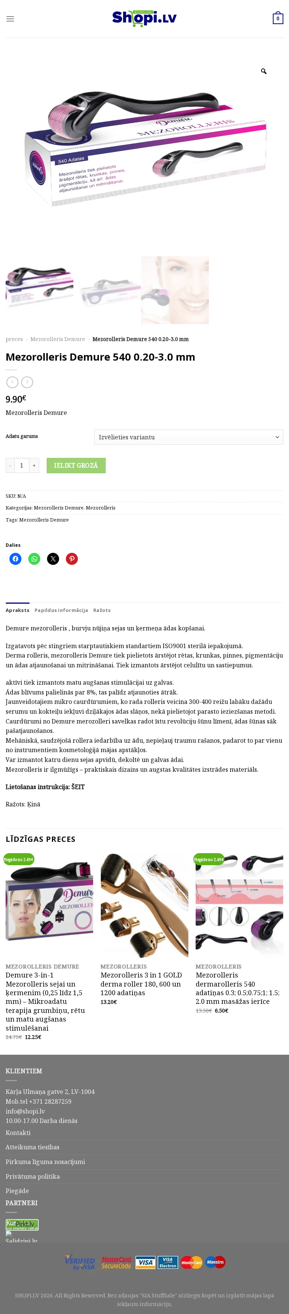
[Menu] (10, 18)
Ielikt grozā (76, 465)
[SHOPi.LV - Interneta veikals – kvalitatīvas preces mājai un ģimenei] (144, 19)
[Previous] (6, 953)
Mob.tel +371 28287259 (38, 1101)
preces (14, 339)
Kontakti (18, 1132)
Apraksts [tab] (17, 610)
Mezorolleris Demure (57, 339)
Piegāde (17, 1190)
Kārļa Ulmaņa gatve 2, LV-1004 (50, 1091)
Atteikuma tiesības (32, 1147)
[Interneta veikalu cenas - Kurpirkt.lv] (22, 1224)
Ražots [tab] (102, 610)
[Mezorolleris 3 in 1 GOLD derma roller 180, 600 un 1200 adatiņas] (144, 905)
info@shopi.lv (25, 1111)
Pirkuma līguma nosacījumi (45, 1161)
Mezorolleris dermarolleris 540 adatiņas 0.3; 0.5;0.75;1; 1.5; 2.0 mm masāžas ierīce (238, 988)
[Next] (283, 953)
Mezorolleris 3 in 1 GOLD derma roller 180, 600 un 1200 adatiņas (141, 984)
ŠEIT (78, 786)
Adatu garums (22, 436)
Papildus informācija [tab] (61, 610)
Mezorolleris (101, 507)
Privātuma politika (33, 1176)
